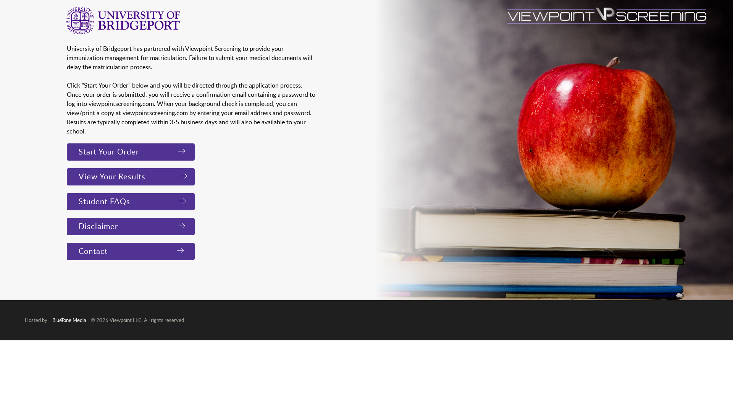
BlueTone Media (69, 320)
